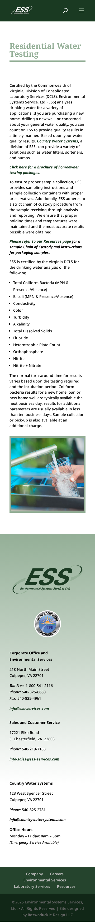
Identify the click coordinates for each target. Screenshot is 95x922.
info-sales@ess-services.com (34, 759)
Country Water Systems (57, 140)
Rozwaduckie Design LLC (50, 914)
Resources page (57, 241)
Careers (57, 873)
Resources (66, 886)
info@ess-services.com (29, 708)
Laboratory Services (32, 886)
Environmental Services (44, 879)
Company (34, 873)
